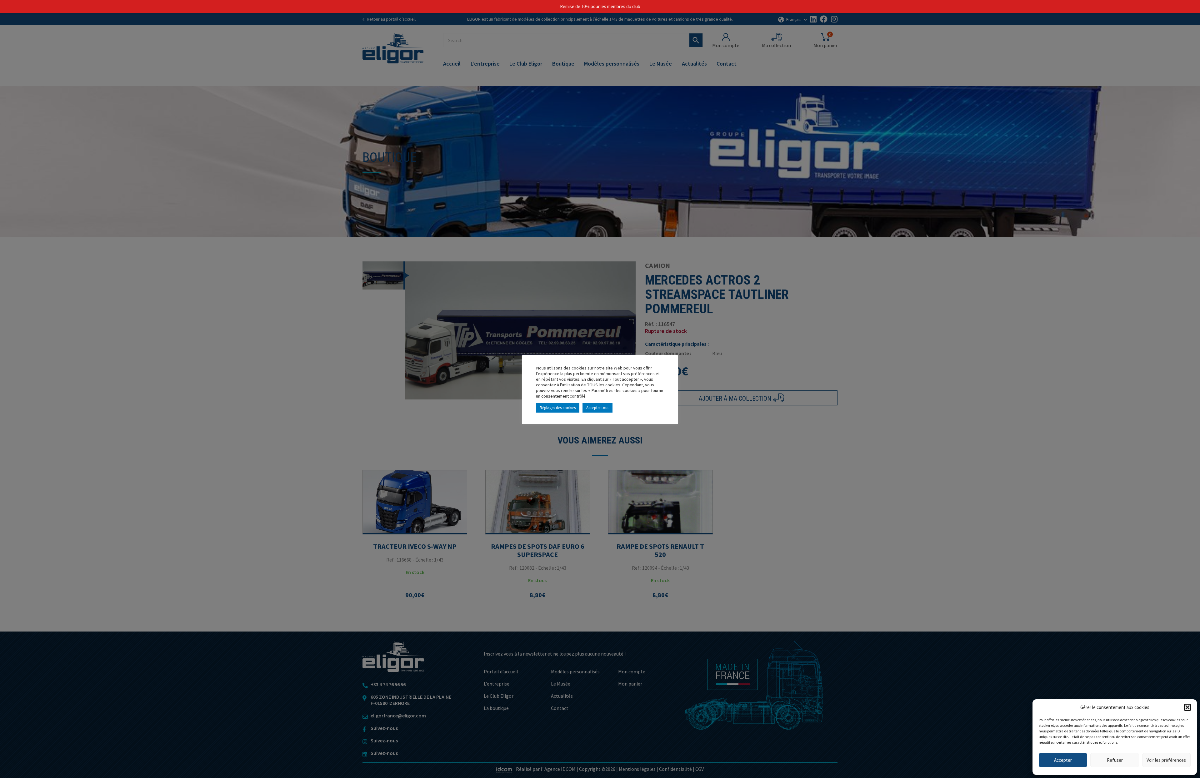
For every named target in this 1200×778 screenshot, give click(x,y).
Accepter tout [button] (597, 407)
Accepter (1063, 760)
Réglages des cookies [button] (558, 407)
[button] (1187, 707)
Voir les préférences (1166, 760)
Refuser (1115, 760)
